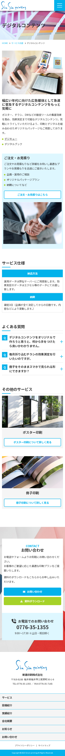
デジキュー (11, 139)
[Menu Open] (59, 5)
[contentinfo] (32, 704)
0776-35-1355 (32, 627)
